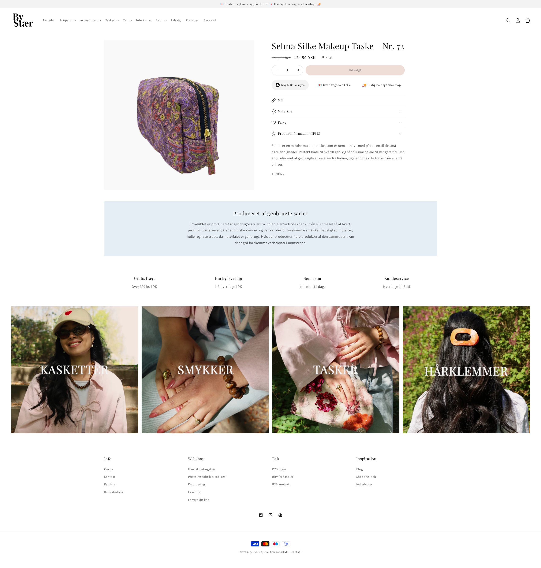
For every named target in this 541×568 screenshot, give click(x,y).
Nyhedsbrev (364, 484)
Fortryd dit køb (198, 500)
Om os (108, 469)
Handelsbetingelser (201, 469)
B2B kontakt (281, 484)
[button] (67, 20)
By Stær (254, 551)
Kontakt (109, 477)
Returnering (196, 484)
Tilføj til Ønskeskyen (293, 85)
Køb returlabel (114, 492)
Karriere (109, 484)
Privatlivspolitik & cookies (206, 477)
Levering (194, 492)
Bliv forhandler (282, 477)
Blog (359, 469)
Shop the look (366, 477)
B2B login (279, 469)
